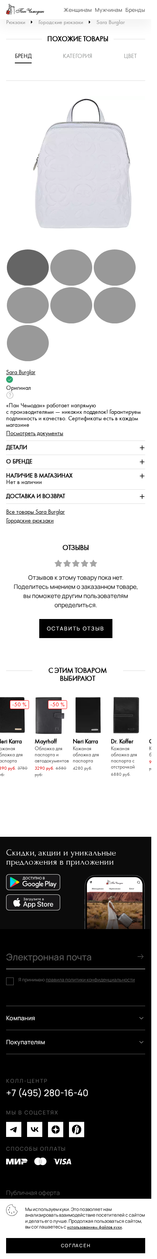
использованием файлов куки (94, 1227)
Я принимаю (76, 980)
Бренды (135, 9)
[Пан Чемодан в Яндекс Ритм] (76, 1129)
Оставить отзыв (75, 628)
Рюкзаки (15, 22)
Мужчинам (108, 9)
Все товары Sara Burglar (35, 512)
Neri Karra (86, 751)
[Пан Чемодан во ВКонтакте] (34, 1129)
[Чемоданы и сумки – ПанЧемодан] (25, 9)
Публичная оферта (33, 1192)
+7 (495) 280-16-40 (47, 1092)
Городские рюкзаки (60, 22)
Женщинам (78, 9)
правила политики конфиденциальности (90, 979)
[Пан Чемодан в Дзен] (55, 1129)
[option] (78, 168)
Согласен (75, 1245)
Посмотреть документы (34, 433)
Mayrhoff (50, 751)
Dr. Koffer (124, 754)
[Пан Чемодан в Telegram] (13, 1129)
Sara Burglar (110, 22)
